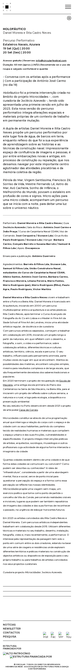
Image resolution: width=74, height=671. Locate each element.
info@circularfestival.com (51, 60)
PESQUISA (9, 636)
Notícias (9, 624)
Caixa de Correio (28, 410)
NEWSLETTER (12, 628)
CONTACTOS (11, 632)
